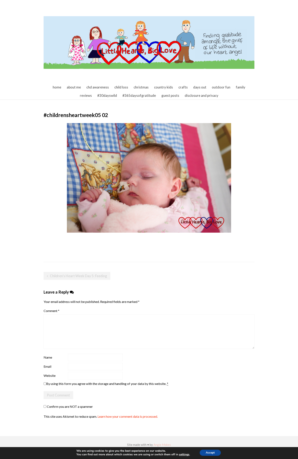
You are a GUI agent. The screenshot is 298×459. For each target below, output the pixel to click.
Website (50, 375)
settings (184, 454)
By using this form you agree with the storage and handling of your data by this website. (107, 384)
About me (74, 87)
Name (48, 357)
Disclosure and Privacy (201, 95)
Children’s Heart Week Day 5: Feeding (78, 276)
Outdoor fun (221, 87)
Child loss (121, 87)
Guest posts (170, 95)
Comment (51, 311)
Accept (210, 453)
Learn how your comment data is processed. (128, 416)
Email (47, 366)
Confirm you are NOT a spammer (69, 406)
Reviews (86, 95)
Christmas (141, 87)
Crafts (183, 87)
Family (240, 87)
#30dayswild (107, 95)
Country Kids (163, 87)
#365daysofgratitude (139, 95)
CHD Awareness (97, 87)
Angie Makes (162, 444)
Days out (199, 87)
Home (57, 87)
